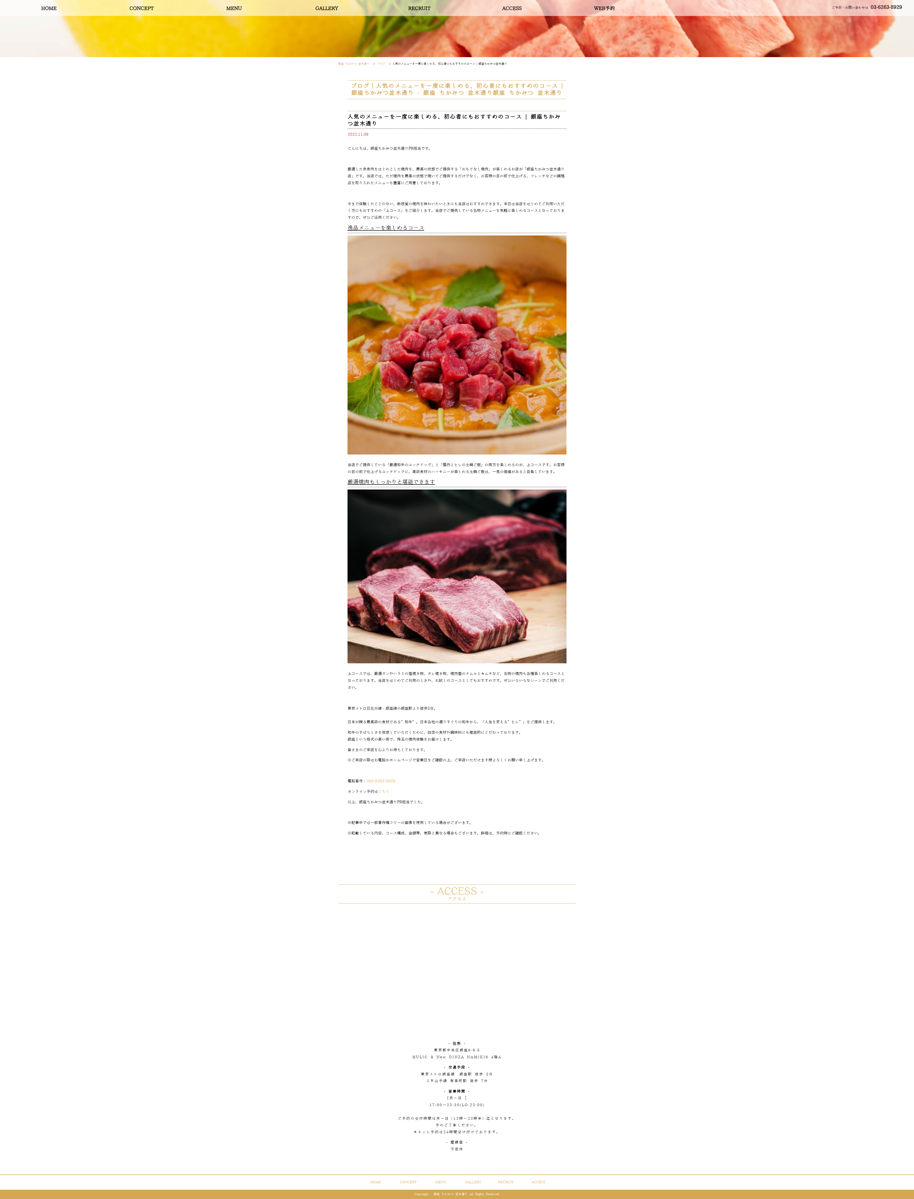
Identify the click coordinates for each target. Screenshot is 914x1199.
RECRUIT (419, 8)
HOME (49, 8)
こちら (383, 791)
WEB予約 (604, 8)
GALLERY (326, 8)
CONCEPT (141, 8)
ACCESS (512, 8)
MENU (234, 8)
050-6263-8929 (381, 781)
